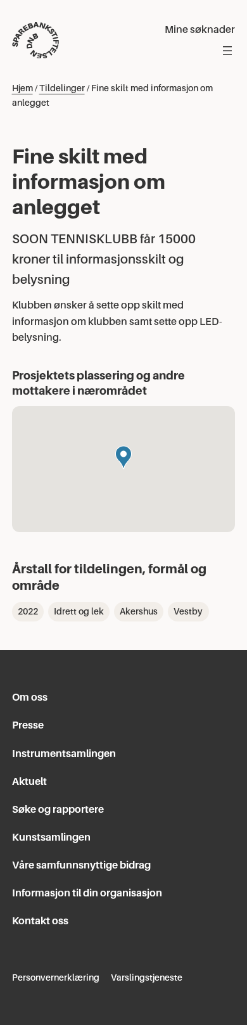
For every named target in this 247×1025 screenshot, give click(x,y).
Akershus (139, 611)
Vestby (188, 611)
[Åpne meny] (227, 50)
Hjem (22, 88)
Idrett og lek (79, 611)
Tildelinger (62, 88)
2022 (28, 611)
